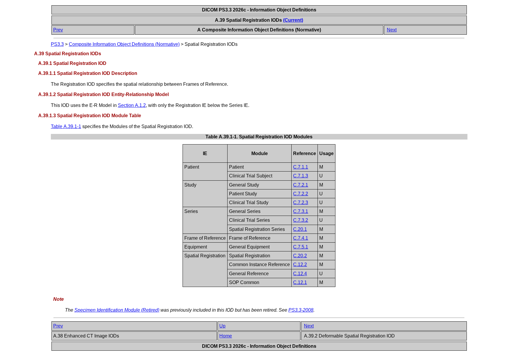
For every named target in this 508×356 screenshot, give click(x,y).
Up (222, 325)
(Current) (293, 20)
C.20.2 (300, 255)
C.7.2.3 (300, 202)
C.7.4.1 (300, 238)
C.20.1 (300, 229)
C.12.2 (300, 264)
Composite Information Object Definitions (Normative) (124, 44)
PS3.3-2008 (300, 310)
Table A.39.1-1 (66, 126)
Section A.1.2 (132, 105)
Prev (58, 29)
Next (392, 29)
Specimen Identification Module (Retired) (116, 310)
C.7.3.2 (300, 220)
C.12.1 (300, 282)
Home (225, 335)
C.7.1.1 (300, 166)
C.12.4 (300, 273)
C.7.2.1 (300, 184)
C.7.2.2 (300, 193)
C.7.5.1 (300, 246)
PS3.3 (57, 44)
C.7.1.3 (300, 175)
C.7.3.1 (300, 211)
